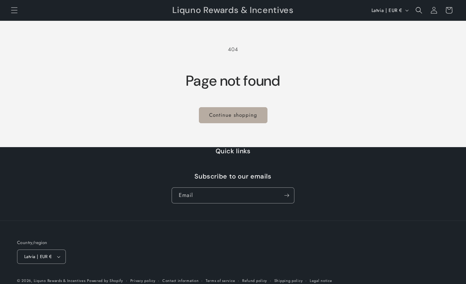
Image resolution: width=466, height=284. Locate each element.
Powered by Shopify (105, 280)
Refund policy (254, 280)
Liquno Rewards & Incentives (60, 280)
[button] (14, 10)
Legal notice (321, 280)
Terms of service (220, 280)
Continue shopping (233, 115)
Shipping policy (288, 280)
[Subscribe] (286, 195)
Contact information (180, 280)
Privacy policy (143, 280)
